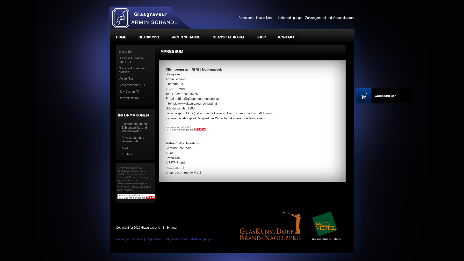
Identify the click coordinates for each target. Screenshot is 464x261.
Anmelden (246, 18)
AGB (125, 148)
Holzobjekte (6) (129, 98)
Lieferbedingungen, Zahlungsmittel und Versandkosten (316, 18)
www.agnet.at (175, 167)
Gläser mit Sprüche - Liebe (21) (132, 60)
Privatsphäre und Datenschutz (133, 139)
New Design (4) (129, 91)
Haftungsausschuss (129, 239)
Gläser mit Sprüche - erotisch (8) (132, 70)
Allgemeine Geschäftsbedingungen (189, 239)
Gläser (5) (125, 51)
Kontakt (127, 154)
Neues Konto (265, 18)
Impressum (154, 239)
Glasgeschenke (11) (132, 85)
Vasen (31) (126, 78)
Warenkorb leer (385, 96)
